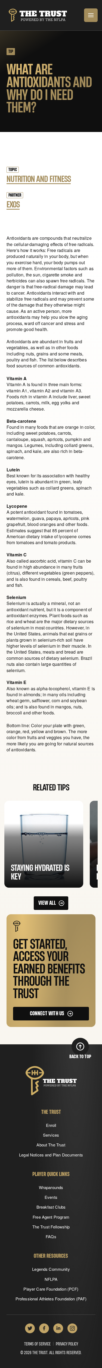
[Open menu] (91, 15)
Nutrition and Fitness (39, 179)
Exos (13, 204)
